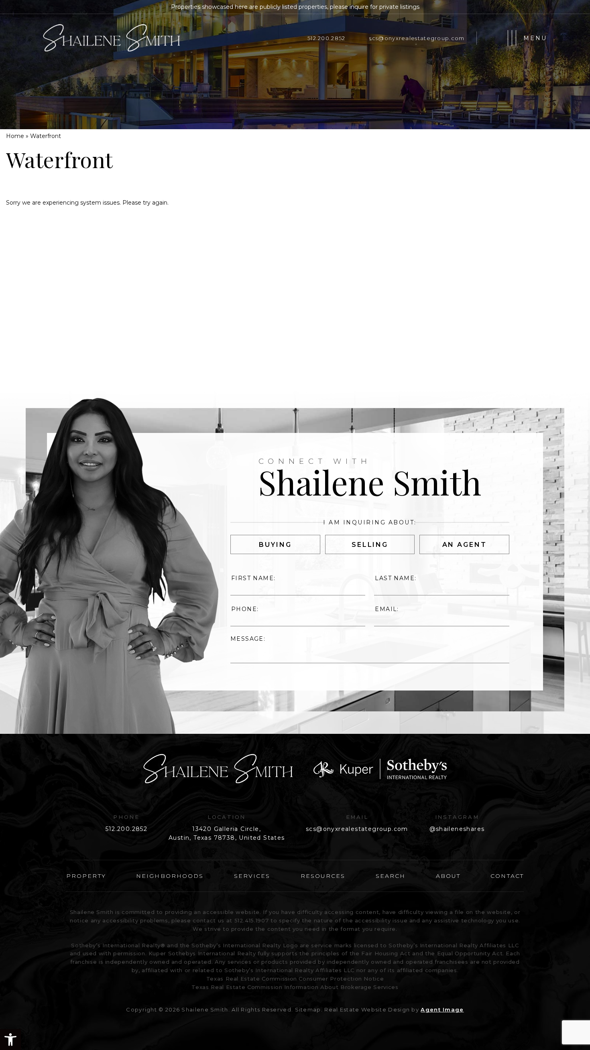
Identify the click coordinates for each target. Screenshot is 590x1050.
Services (252, 875)
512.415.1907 (251, 920)
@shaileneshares (457, 829)
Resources (323, 875)
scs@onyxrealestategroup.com (416, 38)
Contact (507, 875)
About (448, 875)
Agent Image (442, 1009)
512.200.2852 (326, 38)
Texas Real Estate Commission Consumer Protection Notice (295, 978)
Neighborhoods (169, 875)
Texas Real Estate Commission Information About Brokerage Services (294, 987)
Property (86, 875)
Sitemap (308, 1009)
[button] (10, 1039)
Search (391, 875)
